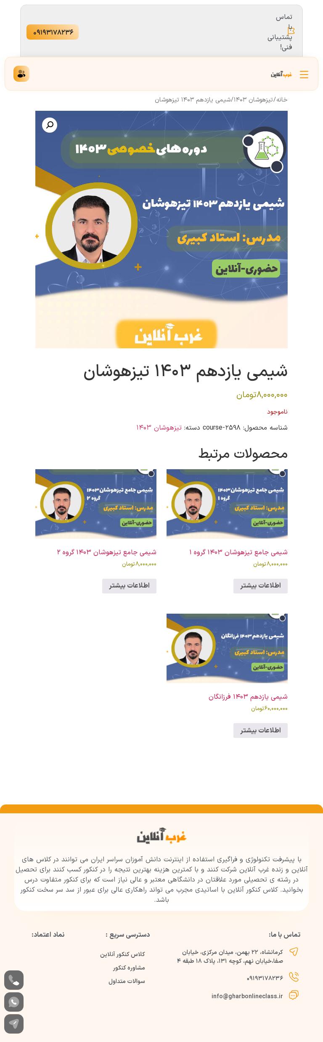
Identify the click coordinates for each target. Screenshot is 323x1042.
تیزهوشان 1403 (253, 99)
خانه (282, 99)
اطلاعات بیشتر (260, 586)
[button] (49, 125)
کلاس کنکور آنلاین (122, 954)
